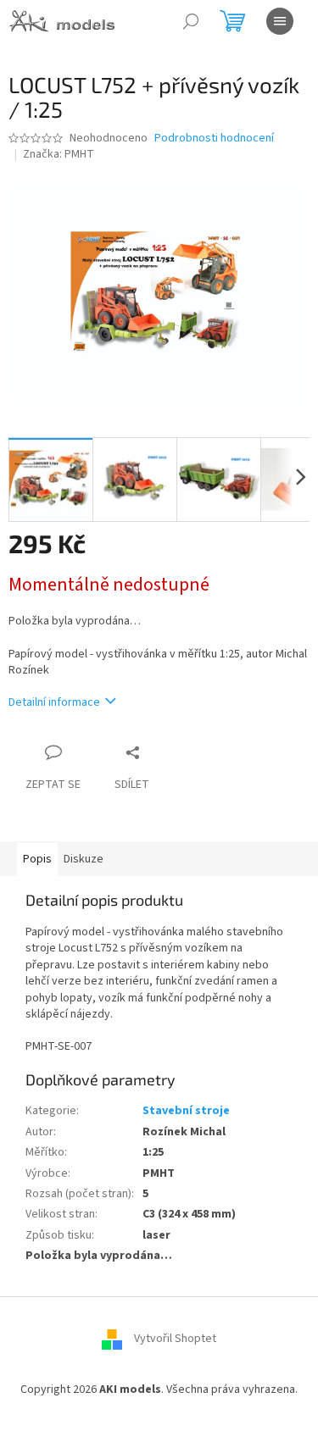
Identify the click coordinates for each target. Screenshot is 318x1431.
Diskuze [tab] (83, 859)
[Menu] (280, 21)
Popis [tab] (37, 859)
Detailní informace (54, 702)
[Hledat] (191, 21)
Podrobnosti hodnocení (214, 138)
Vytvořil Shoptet (175, 1339)
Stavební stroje (186, 1110)
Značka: (58, 154)
